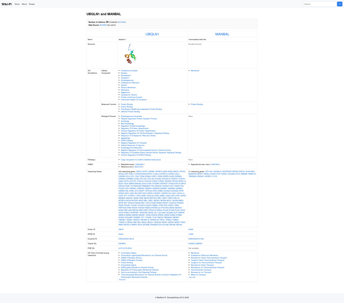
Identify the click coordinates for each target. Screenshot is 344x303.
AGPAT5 (158, 171)
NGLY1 (169, 200)
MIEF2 (171, 198)
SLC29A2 (169, 212)
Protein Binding (127, 104)
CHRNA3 (178, 176)
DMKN (131, 183)
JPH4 (138, 195)
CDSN (159, 176)
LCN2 (168, 195)
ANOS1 (176, 171)
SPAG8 (154, 215)
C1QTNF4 (170, 174)
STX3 (238, 174)
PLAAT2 (141, 205)
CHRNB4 (129, 178)
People (32, 4)
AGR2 (165, 171)
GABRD (122, 190)
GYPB (181, 190)
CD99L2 (148, 176)
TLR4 (154, 217)
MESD (146, 198)
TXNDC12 (122, 222)
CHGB (171, 176)
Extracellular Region (129, 253)
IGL (169, 193)
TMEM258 (168, 217)
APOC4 (121, 174)
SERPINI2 (144, 212)
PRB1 (177, 205)
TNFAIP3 (136, 219)
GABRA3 (148, 188)
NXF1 (143, 203)
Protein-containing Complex (131, 97)
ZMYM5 (172, 224)
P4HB (153, 203)
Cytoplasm (125, 77)
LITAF (177, 195)
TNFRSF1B (154, 219)
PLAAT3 (148, 205)
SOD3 (148, 215)
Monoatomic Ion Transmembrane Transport (207, 267)
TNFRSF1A (144, 219)
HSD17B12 (142, 193)
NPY (125, 203)
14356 (191, 234)
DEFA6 (175, 181)
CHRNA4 (122, 178)
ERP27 (183, 183)
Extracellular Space (128, 265)
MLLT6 (176, 198)
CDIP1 (154, 176)
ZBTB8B (146, 224)
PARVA (159, 203)
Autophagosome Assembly (131, 116)
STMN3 (179, 215)
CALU (177, 174)
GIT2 (136, 190)
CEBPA (166, 176)
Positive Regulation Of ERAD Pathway (136, 155)
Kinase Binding (127, 106)
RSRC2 (159, 210)
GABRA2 (140, 188)
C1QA (155, 174)
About (24, 4)
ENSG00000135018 (126, 238)
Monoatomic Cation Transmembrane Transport (209, 257)
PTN (162, 207)
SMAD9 (181, 212)
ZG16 (160, 224)
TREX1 (162, 219)
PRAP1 (171, 205)
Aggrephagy (125, 138)
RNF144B (128, 210)
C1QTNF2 (162, 174)
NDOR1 (157, 200)
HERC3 (121, 193)
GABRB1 (163, 188)
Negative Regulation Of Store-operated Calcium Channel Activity (146, 150)
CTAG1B (147, 181)
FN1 (182, 186)
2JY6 (125, 248)
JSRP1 (144, 195)
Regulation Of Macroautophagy (133, 126)
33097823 (215, 164)
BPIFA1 (149, 174)
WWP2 (134, 224)
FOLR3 (121, 188)
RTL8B (171, 210)
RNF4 (141, 210)
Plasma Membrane (128, 87)
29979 (121, 229)
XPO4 (139, 224)
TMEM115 (252, 174)
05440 (121, 234)
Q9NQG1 (199, 243)
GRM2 (160, 190)
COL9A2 (158, 178)
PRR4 (129, 207)
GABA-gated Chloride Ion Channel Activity (137, 267)
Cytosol (124, 85)
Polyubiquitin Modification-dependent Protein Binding (141, 109)
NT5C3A (131, 203)
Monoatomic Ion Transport (201, 272)
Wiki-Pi (7, 4)
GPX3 (155, 190)
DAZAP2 (168, 181)
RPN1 (146, 210)
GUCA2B (174, 190)
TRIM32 (175, 219)
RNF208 (135, 210)
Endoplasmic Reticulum (130, 82)
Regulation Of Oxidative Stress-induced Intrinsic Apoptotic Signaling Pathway (151, 152)
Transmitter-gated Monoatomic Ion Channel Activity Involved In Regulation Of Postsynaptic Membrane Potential (151, 275)
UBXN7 (177, 222)
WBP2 (121, 224)
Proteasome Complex (129, 70)
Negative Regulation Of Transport (134, 142)
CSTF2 (126, 181)
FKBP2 (177, 186)
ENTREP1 (164, 183)
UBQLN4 (157, 222)
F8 (132, 186)
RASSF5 (178, 207)
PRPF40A (122, 207)
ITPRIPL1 (132, 195)
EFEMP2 (156, 183)
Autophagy (125, 121)
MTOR (128, 200)
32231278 (138, 166)
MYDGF (135, 200)
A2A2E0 (192, 243)
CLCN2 (136, 178)
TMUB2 (129, 219)
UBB (135, 222)
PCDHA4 (180, 203)
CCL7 (132, 176)
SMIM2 (128, 215)
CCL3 (128, 176)
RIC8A (121, 210)
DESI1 (121, 183)
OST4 (148, 203)
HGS (132, 193)
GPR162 (148, 190)
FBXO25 (158, 186)
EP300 (171, 183)
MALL (253, 171)
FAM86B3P (145, 186)
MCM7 (136, 198)
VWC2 (182, 222)
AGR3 (170, 171)
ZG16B (166, 224)
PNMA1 (155, 205)
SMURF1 (142, 215)
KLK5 (248, 171)
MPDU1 (200, 174)
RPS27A (152, 210)
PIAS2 (121, 205)
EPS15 (177, 183)
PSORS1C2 (155, 207)
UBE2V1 (150, 222)
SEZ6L (151, 212)
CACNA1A (217, 171)
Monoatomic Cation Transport (202, 265)
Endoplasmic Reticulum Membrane (204, 255)
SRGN (166, 215)
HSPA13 (150, 193)
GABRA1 (133, 188)
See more (122, 279)
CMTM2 (235, 171)
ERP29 (121, 186)
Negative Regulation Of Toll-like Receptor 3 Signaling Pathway (145, 133)
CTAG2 (154, 181)
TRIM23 (169, 219)
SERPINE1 (134, 212)
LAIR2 (156, 195)
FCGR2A (165, 186)
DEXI (126, 183)
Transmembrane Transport (201, 269)
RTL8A (165, 210)
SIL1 (156, 212)
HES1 (127, 193)
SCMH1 (127, 212)
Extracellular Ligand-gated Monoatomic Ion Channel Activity (144, 255)
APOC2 (182, 171)
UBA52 (129, 222)
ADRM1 (152, 171)
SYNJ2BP (129, 217)
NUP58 (138, 203)
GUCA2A (166, 190)
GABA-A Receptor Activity (131, 257)
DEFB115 (182, 181)
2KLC (130, 248)
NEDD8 (163, 200)
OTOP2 (213, 174)
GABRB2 (171, 188)
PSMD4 (148, 207)
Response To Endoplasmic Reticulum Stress (138, 135)
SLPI (176, 212)
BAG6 (143, 174)
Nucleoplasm (126, 75)
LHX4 (172, 195)
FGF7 (171, 186)
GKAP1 (142, 190)
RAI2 (167, 207)
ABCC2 (139, 171)
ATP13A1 (209, 171)
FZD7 (127, 188)
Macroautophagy (127, 123)
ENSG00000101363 (196, 238)
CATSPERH (226, 171)
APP (127, 174)
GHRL (131, 190)
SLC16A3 (162, 212)
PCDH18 (172, 203)
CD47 (137, 176)
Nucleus (124, 73)
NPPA (121, 203)
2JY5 (121, 248)
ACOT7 (145, 171)
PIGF (219, 174)
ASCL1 (132, 174)
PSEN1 (135, 207)
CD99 (142, 176)
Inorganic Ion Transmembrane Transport (206, 262)
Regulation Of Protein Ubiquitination (135, 128)
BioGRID (103, 25)
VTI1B (214, 176)
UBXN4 (171, 222)
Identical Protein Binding (130, 111)
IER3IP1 (157, 193)
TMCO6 (160, 217)
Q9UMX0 (122, 243)
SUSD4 (121, 217)
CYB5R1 (161, 181)
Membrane (125, 90)
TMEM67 (122, 219)
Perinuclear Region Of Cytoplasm (134, 99)
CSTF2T (133, 181)
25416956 (121, 22)
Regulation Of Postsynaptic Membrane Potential (139, 269)
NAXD (141, 200)
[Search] (339, 4)
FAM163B (137, 186)
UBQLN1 (152, 33)
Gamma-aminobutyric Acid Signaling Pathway (139, 272)
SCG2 (182, 210)
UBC (139, 222)
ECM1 (149, 183)
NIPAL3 (207, 174)
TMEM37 (175, 217)
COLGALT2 (166, 178)
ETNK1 (127, 186)
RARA (171, 207)
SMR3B (135, 215)
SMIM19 (122, 215)
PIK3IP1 (127, 205)
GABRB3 (178, 188)
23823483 (139, 164)
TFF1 (143, 217)
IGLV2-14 (180, 193)
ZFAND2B (154, 224)
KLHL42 (150, 195)
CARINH (122, 176)
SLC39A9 (231, 174)
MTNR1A (122, 200)
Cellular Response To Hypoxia (132, 145)
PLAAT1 (134, 205)
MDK (141, 198)
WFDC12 (127, 224)
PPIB (161, 205)
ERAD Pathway (127, 140)
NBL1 (146, 200)
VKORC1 (208, 176)
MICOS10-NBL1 (156, 198)
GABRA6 (156, 188)
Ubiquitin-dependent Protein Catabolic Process (139, 118)
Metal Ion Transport (198, 274)
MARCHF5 (193, 174)
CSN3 (121, 181)
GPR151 (242, 171)
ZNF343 (179, 224)
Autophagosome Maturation (131, 147)
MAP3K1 (129, 198)
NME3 (181, 200)
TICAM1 (148, 217)
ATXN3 (138, 174)
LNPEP (183, 195)
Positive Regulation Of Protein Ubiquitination (138, 130)
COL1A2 (151, 178)
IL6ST (121, 195)
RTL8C (177, 210)
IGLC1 (174, 193)
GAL (127, 190)
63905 (191, 229)
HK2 (136, 193)
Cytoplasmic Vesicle (129, 94)
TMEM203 (193, 176)
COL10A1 (143, 178)
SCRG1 (224, 174)
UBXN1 (164, 222)
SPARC (161, 215)
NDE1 (151, 200)
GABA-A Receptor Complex (132, 260)
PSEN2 (141, 207)
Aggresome (125, 92)
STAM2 (172, 215)
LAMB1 (162, 195)
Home (17, 4)
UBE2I (143, 222)
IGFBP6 (165, 193)
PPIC (166, 205)
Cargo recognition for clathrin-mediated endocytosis (141, 159)
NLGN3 (175, 200)
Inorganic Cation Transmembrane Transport (207, 260)
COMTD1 (174, 178)
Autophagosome (127, 80)
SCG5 (121, 212)
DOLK (144, 183)
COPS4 (182, 178)
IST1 (126, 195)
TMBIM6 (244, 174)
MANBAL (222, 33)
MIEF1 (165, 198)
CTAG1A (140, 181)
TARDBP (136, 217)
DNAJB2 (138, 183)
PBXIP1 (165, 203)
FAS (152, 186)
